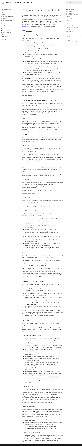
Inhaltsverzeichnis (70, 9)
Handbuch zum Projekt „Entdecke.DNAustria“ (6, 10)
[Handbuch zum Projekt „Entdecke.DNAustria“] (3, 2)
